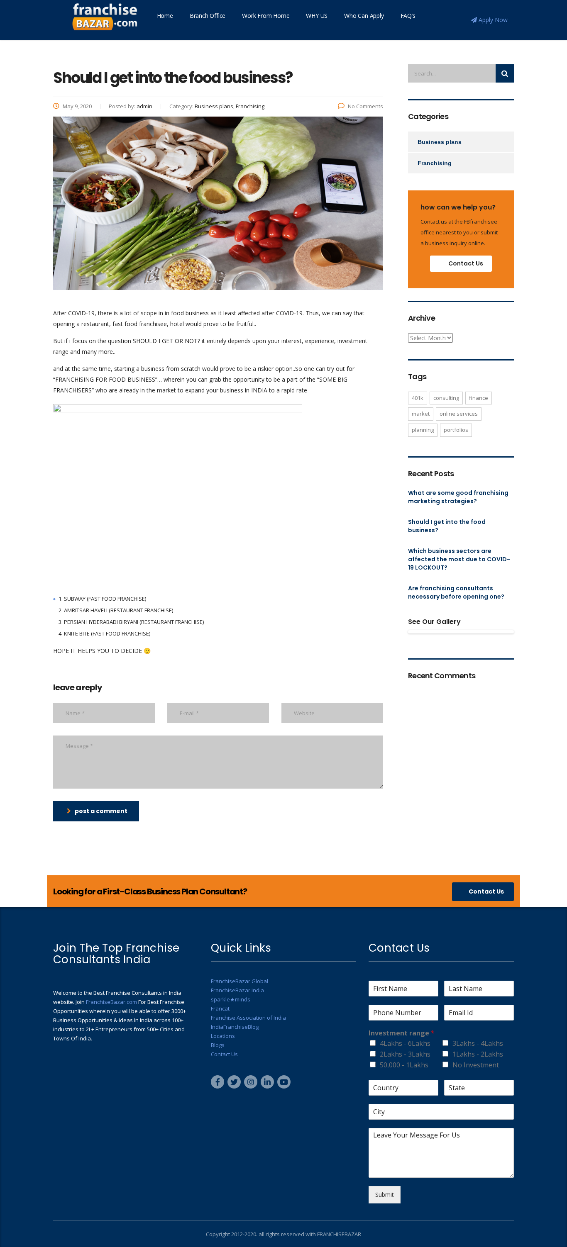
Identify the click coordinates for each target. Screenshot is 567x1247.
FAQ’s (408, 15)
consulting (446, 398)
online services (459, 413)
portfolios (456, 430)
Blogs (218, 1045)
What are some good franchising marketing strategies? (458, 497)
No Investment (475, 1064)
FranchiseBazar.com (111, 1002)
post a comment (101, 811)
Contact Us (465, 263)
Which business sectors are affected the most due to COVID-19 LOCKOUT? (459, 559)
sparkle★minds (230, 999)
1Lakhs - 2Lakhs (477, 1054)
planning (423, 430)
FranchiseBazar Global (239, 981)
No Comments (365, 106)
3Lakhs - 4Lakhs (477, 1043)
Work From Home (265, 15)
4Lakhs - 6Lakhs (405, 1043)
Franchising (435, 163)
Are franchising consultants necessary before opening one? (456, 592)
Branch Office (207, 15)
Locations (223, 1036)
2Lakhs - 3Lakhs (405, 1054)
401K (417, 398)
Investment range (402, 1033)
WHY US (316, 15)
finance (478, 398)
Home (165, 15)
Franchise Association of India (248, 1017)
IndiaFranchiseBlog (235, 1026)
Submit (384, 1194)
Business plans (440, 142)
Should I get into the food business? (447, 526)
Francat (220, 1008)
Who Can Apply (364, 15)
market (421, 413)
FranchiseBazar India (237, 990)
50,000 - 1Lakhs (404, 1064)
